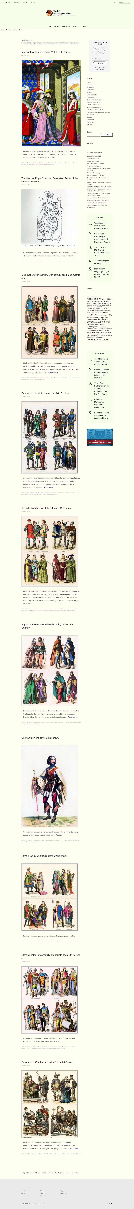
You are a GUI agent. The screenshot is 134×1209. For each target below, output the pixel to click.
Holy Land (42, 1048)
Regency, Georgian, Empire (95, 109)
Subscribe (100, 63)
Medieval (89, 92)
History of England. (103, 315)
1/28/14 (23, 281)
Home (49, 26)
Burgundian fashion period (27, 164)
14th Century (35, 377)
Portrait (100, 330)
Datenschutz (43, 1193)
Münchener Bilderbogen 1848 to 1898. (98, 200)
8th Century (29, 1153)
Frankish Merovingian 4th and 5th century (99, 186)
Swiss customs (100, 337)
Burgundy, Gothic (92, 94)
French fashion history (60, 162)
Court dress (40, 261)
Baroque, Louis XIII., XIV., (94, 102)
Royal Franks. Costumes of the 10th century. (44, 855)
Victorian (89, 117)
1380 (33, 492)
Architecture (92, 299)
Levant (46, 1048)
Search (89, 132)
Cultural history (105, 307)
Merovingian (90, 87)
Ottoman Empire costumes (101, 328)
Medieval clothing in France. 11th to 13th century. (46, 52)
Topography (94, 339)
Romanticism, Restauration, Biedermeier (98, 112)
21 (49, 1173)
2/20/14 (23, 55)
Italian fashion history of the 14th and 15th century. (47, 508)
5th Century (35, 1046)
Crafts (99, 307)
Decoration (103, 308)
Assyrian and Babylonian (94, 166)
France (53, 162)
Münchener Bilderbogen (40, 379)
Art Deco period (105, 299)
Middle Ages (67, 162)
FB (114, 2)
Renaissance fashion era (69, 610)
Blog (61, 1191)
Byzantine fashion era (35, 1048)
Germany (59, 492)
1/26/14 (23, 859)
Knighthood (23, 379)
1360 (30, 492)
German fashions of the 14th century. (40, 737)
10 (44, 1173)
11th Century (29, 162)
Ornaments (90, 328)
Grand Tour (92, 315)
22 (52, 1173)
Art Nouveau (90, 122)
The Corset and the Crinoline (95, 163)
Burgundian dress (47, 492)
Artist (89, 301)
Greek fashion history (93, 158)
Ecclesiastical (46, 377)
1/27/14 (23, 396)
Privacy (42, 1191)
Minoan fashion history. (93, 161)
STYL (93, 337)
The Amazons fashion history (95, 175)
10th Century (29, 941)
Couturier (94, 307)
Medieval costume (11, 30)
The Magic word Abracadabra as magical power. (101, 361)
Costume (65, 26)
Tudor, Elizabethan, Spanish (95, 99)
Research (26, 2)
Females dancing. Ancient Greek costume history (102, 415)
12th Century (35, 162)
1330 (28, 377)
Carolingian (35, 261)
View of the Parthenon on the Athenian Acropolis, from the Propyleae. (101, 388)
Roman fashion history (93, 173)
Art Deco (89, 124)
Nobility (58, 261)
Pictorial (62, 610)
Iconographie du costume (46, 610)
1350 (30, 377)
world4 (28, 55)
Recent (56, 26)
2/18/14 (23, 184)
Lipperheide (97, 322)
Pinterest (112, 2)
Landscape (103, 319)
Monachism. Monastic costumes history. (98, 198)
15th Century (38, 609)
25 (62, 1173)
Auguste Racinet (98, 301)
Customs (89, 308)
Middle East (70, 1046)
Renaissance (67, 609)
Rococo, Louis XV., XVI (93, 104)
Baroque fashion (106, 303)
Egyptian (59, 1046)
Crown (67, 261)
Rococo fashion (97, 335)
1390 (36, 492)
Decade (7, 2)
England (51, 377)
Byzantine (44, 1046)
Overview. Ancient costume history (97, 202)
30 (67, 1173)
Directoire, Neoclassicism (94, 107)
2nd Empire (90, 114)
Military (61, 377)
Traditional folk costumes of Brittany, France (101, 225)
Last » (76, 1173)
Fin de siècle (90, 119)
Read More (52, 372)
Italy (58, 609)
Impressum (43, 1196)
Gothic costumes (42, 164)
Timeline (16, 2)
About (33, 2)
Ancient (39, 1046)
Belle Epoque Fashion (92, 305)
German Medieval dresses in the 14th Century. (45, 393)
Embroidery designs (102, 310)
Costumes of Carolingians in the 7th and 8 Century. (47, 1062)
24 (59, 1173)
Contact (23, 1193)
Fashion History (48, 162)
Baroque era (96, 303)
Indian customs (95, 317)
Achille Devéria (90, 296)
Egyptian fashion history (94, 156)
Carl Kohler (35, 164)
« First (35, 1173)
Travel (84, 26)
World (75, 26)
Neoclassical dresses (101, 326)
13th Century (41, 162)
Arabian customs (97, 296)
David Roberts (96, 308)
